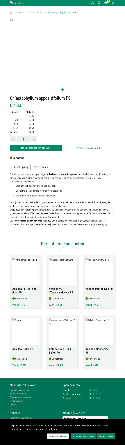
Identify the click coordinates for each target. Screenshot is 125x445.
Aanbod (21, 12)
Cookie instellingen (58, 436)
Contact (13, 404)
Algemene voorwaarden (21, 397)
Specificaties (40, 167)
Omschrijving (20, 167)
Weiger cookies (105, 436)
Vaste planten (35, 12)
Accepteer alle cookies (83, 436)
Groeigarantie (16, 400)
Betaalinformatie (18, 393)
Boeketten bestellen (19, 389)
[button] (62, 89)
